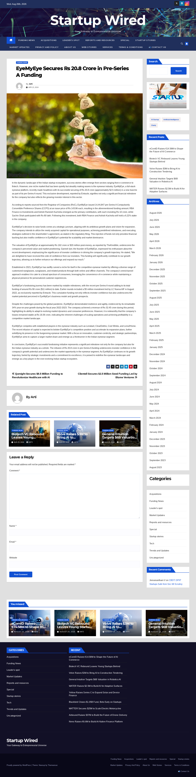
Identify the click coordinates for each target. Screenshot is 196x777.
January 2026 (156, 262)
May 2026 (154, 234)
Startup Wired (98, 20)
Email (12, 542)
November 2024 (157, 361)
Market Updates (19, 47)
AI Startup (155, 120)
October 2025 (156, 283)
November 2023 (157, 446)
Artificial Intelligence (171, 120)
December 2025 (157, 269)
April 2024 (154, 411)
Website (13, 558)
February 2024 (156, 425)
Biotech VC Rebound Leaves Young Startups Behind (27, 437)
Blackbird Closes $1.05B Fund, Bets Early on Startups (95, 702)
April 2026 (154, 241)
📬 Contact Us (157, 47)
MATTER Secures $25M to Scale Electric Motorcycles (95, 708)
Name (12, 526)
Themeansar (52, 765)
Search (153, 61)
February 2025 (156, 340)
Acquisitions (49, 40)
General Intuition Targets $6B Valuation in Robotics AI (119, 437)
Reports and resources (100, 40)
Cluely (153, 125)
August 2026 (155, 213)
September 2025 (157, 291)
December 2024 (157, 354)
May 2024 (154, 404)
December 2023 (157, 439)
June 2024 (154, 397)
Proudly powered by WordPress (19, 765)
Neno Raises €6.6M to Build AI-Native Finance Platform (96, 721)
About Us (70, 47)
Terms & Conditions (131, 47)
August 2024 (155, 382)
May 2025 (154, 319)
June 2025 (154, 312)
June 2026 (154, 227)
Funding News (26, 40)
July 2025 (154, 305)
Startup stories (145, 40)
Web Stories (89, 47)
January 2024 (156, 432)
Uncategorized (156, 558)
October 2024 (156, 368)
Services (108, 47)
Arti (30, 84)
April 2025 (154, 326)
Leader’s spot (71, 40)
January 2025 (156, 347)
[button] (182, 44)
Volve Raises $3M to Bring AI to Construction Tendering (96, 673)
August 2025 (155, 298)
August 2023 (155, 467)
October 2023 (156, 453)
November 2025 (157, 276)
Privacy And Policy (46, 47)
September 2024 (157, 375)
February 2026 (156, 255)
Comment (14, 470)
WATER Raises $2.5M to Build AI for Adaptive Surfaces (95, 686)
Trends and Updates (159, 550)
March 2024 (155, 418)
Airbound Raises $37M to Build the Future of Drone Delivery (98, 715)
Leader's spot (156, 508)
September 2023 (157, 460)
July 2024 (154, 389)
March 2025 (155, 333)
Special (125, 40)
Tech (151, 543)
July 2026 (154, 220)
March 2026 (155, 248)
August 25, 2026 (22, 632)
